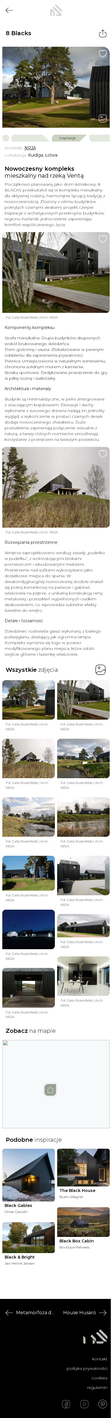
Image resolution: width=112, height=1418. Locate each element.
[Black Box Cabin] (83, 1222)
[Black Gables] (28, 1175)
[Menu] (102, 10)
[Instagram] (84, 1404)
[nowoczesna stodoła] (56, 10)
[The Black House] (83, 1167)
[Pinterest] (102, 1404)
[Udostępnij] (102, 33)
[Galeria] (102, 118)
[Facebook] (66, 1404)
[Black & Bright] (28, 1237)
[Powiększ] (56, 87)
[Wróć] (9, 10)
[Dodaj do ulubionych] (102, 53)
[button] (56, 1078)
